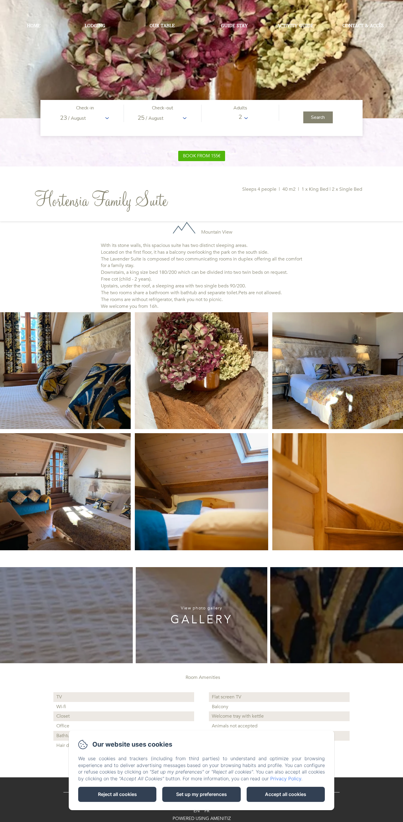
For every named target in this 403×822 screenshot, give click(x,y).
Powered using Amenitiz (202, 818)
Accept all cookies (285, 794)
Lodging (95, 26)
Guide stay (234, 26)
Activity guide (295, 26)
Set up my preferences (201, 794)
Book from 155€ (201, 156)
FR (206, 811)
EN (197, 811)
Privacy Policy (285, 778)
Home (33, 26)
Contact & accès (363, 26)
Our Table (162, 26)
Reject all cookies (117, 794)
